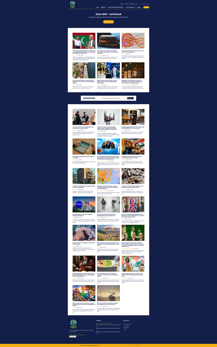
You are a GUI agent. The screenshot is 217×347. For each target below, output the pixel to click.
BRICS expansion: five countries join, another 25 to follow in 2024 (108, 324)
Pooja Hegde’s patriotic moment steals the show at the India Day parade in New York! (132, 275)
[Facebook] (140, 4)
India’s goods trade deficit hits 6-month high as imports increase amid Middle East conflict (84, 304)
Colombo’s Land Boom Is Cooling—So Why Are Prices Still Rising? (84, 186)
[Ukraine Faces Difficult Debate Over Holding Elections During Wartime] (108, 204)
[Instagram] (142, 4)
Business (74, 307)
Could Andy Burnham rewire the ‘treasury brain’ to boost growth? (133, 51)
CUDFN (74, 159)
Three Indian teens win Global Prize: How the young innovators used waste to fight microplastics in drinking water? (108, 158)
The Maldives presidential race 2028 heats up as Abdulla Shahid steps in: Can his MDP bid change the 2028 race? (84, 52)
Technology (75, 130)
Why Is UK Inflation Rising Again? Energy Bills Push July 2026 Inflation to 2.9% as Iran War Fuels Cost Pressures (133, 216)
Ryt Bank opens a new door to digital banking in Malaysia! (82, 215)
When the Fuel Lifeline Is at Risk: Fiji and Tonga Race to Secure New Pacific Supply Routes (84, 82)
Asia (73, 217)
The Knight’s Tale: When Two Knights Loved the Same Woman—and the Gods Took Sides (107, 52)
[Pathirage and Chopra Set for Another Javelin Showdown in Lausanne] (133, 146)
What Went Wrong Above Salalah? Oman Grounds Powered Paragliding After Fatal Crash (108, 244)
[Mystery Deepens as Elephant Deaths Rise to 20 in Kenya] (84, 233)
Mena (98, 247)
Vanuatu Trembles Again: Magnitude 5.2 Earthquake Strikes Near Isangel (132, 186)
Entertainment (124, 278)
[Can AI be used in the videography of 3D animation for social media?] (84, 117)
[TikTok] (144, 4)
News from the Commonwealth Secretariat (104, 323)
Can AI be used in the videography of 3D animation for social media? (83, 127)
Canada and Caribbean (126, 84)
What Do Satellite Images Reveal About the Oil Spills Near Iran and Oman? (107, 303)
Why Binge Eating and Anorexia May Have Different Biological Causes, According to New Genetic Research (84, 275)
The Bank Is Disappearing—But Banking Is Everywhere (84, 157)
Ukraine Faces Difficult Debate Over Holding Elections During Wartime (106, 215)
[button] (136, 4)
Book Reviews (99, 55)
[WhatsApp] (147, 4)
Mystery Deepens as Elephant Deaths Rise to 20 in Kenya (84, 243)
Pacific (74, 84)
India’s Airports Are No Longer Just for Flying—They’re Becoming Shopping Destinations (107, 82)
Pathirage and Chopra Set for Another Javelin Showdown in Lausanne (132, 157)
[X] (146, 4)
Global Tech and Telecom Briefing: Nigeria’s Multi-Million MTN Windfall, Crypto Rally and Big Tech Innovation (107, 128)
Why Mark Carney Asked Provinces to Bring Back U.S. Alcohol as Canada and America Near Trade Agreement (132, 82)
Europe (123, 218)
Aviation (98, 84)
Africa (98, 131)
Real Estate (75, 189)
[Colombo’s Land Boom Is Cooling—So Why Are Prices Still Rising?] (84, 176)
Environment (99, 306)
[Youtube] (148, 4)
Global (98, 217)
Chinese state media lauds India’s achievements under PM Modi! (108, 328)
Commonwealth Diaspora (102, 161)
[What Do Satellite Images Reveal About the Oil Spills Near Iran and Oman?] (108, 293)
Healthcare (75, 278)
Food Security (100, 278)
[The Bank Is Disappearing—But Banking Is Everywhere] (84, 146)
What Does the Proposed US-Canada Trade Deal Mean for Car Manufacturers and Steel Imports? (108, 187)
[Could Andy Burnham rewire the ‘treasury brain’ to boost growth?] (133, 41)
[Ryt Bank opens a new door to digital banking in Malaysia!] (84, 204)
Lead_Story (75, 55)
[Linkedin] (143, 4)
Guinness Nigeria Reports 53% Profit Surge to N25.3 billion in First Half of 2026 (133, 127)
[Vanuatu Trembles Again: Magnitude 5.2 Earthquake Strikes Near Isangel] (133, 176)
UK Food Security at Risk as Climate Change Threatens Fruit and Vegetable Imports (107, 275)
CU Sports (124, 159)
